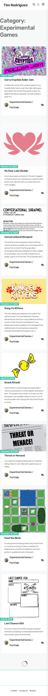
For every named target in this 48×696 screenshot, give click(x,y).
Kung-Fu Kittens (13, 308)
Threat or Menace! (14, 455)
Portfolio (14, 107)
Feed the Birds (12, 538)
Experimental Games (20, 102)
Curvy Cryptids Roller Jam (19, 79)
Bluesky (33, 691)
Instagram (23, 691)
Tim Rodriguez (16, 5)
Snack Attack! (12, 382)
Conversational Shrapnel (18, 236)
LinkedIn (13, 691)
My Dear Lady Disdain (16, 170)
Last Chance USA (14, 623)
